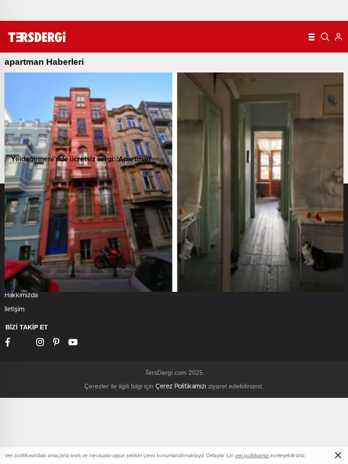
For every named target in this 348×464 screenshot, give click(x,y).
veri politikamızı (252, 455)
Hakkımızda (21, 295)
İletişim (14, 309)
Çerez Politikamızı (180, 386)
